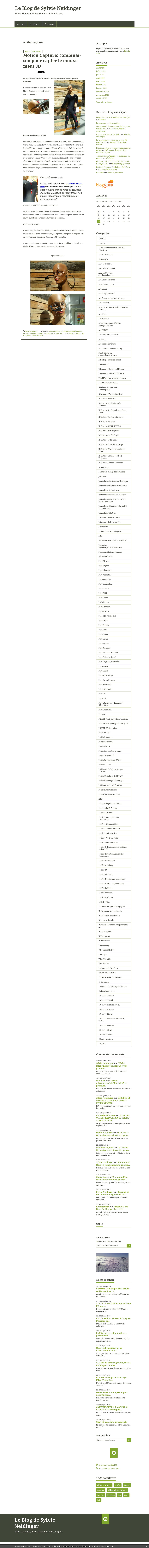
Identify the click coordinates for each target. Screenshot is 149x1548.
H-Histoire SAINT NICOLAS (109, 426)
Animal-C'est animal (106, 268)
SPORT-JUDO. (104, 902)
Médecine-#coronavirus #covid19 (112, 540)
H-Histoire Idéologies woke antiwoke (109, 404)
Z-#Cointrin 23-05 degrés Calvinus (112, 986)
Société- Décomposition (108, 824)
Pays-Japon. (103, 634)
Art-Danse (102, 289)
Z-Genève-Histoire (106, 1009)
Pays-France (103, 611)
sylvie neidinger (104, 1063)
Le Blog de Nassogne (108, 169)
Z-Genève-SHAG (105, 1030)
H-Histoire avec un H (107, 398)
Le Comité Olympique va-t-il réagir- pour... (112, 1134)
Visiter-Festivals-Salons (53, 333)
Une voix (100, 173)
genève (118, 1485)
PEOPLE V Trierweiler (107, 728)
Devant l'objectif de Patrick (111, 143)
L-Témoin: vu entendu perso (110, 531)
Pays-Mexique (104, 648)
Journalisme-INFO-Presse (109, 490)
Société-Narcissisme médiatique (111, 879)
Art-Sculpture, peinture (108, 334)
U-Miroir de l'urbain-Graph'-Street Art (113, 926)
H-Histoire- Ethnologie (107, 440)
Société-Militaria (105, 874)
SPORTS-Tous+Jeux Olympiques (111, 906)
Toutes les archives (104, 102)
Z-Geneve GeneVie (106, 1000)
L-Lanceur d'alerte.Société (109, 522)
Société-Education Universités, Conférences (111, 855)
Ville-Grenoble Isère (106, 950)
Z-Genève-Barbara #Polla (109, 1005)
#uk (98, 1500)
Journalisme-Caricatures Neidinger (113, 481)
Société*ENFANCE (106, 812)
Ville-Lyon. (103, 954)
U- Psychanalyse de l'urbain (110, 911)
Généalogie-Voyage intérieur (110, 394)
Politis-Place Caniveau (107, 790)
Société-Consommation (108, 842)
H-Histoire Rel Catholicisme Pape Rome (112, 411)
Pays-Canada (103, 588)
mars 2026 (100, 81)
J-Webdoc (102, 476)
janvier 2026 (101, 88)
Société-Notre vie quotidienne (111, 883)
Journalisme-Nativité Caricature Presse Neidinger (111, 500)
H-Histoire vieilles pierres (109, 431)
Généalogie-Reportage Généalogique (107, 388)
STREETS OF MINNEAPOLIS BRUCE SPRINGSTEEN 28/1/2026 (113, 1100)
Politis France (104, 746)
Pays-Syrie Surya (105, 675)
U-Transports (104, 936)
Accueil (21, 24)
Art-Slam (102, 339)
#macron (100, 1490)
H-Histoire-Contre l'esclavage (110, 444)
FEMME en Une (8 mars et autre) (112, 378)
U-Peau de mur (104, 931)
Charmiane (102, 1177)
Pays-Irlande (103, 625)
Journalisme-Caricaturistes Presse (112, 485)
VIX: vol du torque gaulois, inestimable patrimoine (113, 1364)
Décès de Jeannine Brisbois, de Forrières (113, 167)
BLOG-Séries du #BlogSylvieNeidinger (107, 354)
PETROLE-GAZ (104, 732)
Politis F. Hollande (105, 742)
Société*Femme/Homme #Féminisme (108, 818)
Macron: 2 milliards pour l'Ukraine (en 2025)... (109, 1349)
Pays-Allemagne (105, 570)
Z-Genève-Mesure (105, 1014)
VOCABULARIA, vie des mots (110, 977)
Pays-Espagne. (104, 607)
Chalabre (110, 158)
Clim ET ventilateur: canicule (111, 1422)
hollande (111, 1495)
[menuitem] (21, 24)
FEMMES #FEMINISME (107, 382)
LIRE (100, 536)
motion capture (38, 336)
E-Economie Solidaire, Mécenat (111, 369)
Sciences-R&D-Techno (35, 333)
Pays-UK (101, 694)
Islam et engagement (121, 164)
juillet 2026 (100, 71)
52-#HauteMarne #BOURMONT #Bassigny (111, 249)
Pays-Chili (102, 593)
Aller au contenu (8, 2)
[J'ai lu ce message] (147, 1546)
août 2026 (100, 68)
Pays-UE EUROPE (105, 689)
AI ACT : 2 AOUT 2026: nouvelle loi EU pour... (113, 1304)
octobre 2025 (101, 98)
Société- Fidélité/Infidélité (109, 828)
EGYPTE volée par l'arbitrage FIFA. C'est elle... (111, 1378)
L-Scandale (103, 527)
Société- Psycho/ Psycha (108, 838)
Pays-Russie (103, 666)
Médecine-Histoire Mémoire (110, 552)
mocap (29, 336)
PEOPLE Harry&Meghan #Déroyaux (113, 723)
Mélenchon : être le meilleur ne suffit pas (113, 117)
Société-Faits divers (106, 860)
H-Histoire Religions (106, 421)
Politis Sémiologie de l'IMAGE (110, 776)
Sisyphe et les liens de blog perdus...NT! (112, 1193)
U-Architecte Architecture (109, 915)
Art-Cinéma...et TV (56, 331)
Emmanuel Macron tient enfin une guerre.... (113, 1163)
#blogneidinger (104, 1485)
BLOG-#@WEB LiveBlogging (110, 348)
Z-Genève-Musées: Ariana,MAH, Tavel (111, 1019)
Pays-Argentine (104, 575)
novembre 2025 (102, 95)
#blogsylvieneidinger (117, 1490)
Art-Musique (103, 318)
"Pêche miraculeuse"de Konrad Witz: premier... (111, 1066)
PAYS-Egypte (103, 602)
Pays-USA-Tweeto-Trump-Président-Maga (111, 704)
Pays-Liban (103, 639)
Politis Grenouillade (106, 755)
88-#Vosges (103, 259)
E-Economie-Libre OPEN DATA (111, 373)
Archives (34, 24)
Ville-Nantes (103, 963)
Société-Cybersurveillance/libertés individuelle (112, 848)
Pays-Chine (103, 597)
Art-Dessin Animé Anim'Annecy (111, 298)
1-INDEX (102, 238)
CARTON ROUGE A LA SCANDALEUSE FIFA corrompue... (112, 1408)
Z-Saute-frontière (105, 1039)
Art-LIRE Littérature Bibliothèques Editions (113, 308)
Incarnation (115, 123)
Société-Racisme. (105, 893)
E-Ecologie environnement (109, 360)
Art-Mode (102, 314)
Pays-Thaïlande (104, 684)
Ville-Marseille (104, 959)
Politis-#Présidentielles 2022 (110, 785)
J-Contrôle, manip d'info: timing (111, 472)
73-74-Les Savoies (105, 254)
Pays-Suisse (103, 671)
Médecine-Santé (105, 556)
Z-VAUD (101, 1043)
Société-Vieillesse (105, 897)
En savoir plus (110, 1546)
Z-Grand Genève (105, 1034)
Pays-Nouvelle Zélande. (108, 652)
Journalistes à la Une (107, 513)
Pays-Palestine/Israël (107, 657)
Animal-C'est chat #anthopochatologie (106, 274)
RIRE (100, 799)
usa (119, 1495)
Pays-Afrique (103, 561)
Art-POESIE (103, 330)
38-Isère (101, 243)
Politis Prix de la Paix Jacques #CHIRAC (110, 770)
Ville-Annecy (103, 945)
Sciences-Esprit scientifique (110, 803)
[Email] (114, 1453)
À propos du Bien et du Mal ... (108, 134)
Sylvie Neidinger (105, 1132)
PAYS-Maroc (103, 643)
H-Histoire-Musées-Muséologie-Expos (111, 450)
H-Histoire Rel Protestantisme (110, 417)
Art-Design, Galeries (106, 293)
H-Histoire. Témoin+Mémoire (110, 463)
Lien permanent (31, 331)
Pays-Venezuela (105, 710)
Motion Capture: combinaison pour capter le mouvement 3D (52, 60)
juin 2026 (100, 75)
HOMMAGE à (103, 467)
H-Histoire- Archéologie (108, 435)
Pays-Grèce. (103, 620)
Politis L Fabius (104, 764)
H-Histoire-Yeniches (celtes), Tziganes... (110, 457)
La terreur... (101, 123)
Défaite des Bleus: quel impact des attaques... (112, 1393)
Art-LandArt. (103, 302)
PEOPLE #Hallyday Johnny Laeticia (113, 719)
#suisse (127, 1485)
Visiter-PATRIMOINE (107, 973)
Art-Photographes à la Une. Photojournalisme (109, 324)
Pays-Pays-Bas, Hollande (108, 662)
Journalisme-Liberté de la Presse (112, 494)
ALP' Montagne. (105, 264)
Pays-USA (102, 698)
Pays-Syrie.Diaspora (106, 680)
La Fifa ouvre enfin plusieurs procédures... (111, 1334)
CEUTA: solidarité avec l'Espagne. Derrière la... (113, 1319)
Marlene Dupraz (104, 1147)
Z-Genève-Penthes (106, 1025)
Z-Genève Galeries (106, 995)
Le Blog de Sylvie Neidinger (48, 8)
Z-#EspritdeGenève (106, 991)
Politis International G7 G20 (109, 760)
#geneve (100, 1495)
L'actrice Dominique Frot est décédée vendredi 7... (113, 1289)
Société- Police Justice (107, 833)
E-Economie (103, 364)
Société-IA (102, 870)
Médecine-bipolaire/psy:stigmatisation (110, 546)
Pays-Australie (104, 579)
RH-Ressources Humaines (109, 794)
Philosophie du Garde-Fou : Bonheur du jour (111, 151)
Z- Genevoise (103, 982)
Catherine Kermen (106, 1115)
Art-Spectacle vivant (107, 344)
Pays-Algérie (103, 565)
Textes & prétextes (115, 173)
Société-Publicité (105, 888)
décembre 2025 (102, 91)
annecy (71, 333)
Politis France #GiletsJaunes (110, 751)
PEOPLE (101, 714)
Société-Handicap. (106, 865)
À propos (49, 24)
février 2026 (101, 85)
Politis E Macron (105, 737)
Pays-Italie (102, 629)
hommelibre (102, 1206)
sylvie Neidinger (104, 1098)
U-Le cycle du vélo (106, 920)
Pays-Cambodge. (105, 584)
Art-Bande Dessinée (106, 280)
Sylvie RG (101, 1080)
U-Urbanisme (104, 941)
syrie (126, 1495)
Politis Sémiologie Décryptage (110, 780)
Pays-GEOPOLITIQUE (107, 616)
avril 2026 (100, 78)
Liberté (102, 119)
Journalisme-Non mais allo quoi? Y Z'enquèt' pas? (112, 507)
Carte (99, 1223)
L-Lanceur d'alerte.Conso (109, 517)
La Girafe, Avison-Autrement (110, 130)
